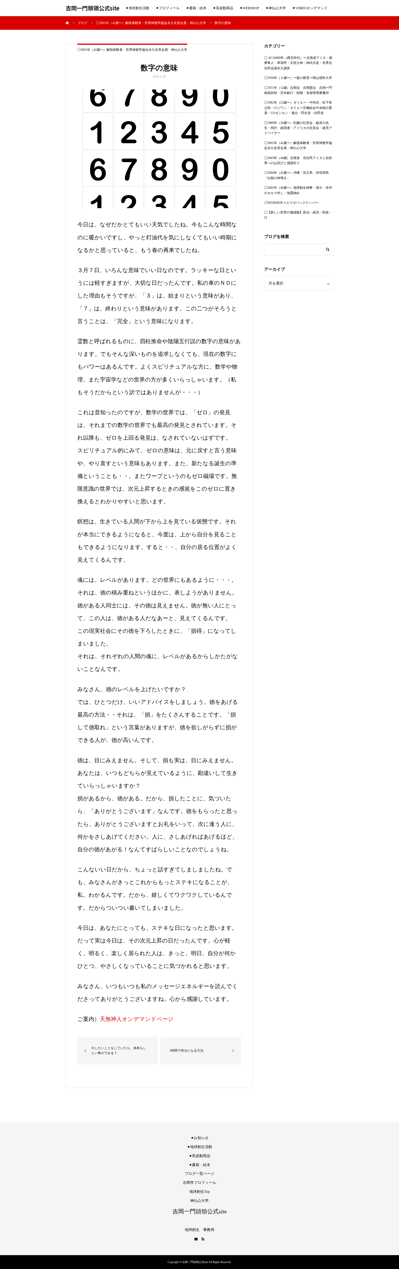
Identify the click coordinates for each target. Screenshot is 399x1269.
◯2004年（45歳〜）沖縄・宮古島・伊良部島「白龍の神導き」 (296, 175)
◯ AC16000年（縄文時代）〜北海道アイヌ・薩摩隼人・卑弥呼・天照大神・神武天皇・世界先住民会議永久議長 (298, 63)
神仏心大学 (199, 1201)
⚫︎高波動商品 (223, 8)
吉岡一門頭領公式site (92, 8)
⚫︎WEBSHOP (249, 8)
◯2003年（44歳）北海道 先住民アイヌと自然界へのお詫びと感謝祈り (298, 160)
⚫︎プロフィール (168, 8)
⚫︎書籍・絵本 (196, 8)
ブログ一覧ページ (199, 1174)
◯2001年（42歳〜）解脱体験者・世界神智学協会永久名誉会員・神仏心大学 (132, 49)
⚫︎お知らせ (200, 1138)
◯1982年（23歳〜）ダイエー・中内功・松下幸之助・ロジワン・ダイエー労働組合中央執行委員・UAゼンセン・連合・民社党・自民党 (298, 108)
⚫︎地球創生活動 (137, 8)
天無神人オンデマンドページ (137, 1019)
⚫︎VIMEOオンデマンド (309, 8)
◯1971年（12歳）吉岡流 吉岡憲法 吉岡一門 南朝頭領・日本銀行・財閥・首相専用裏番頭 (298, 90)
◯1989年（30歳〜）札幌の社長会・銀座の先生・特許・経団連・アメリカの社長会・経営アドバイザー (298, 128)
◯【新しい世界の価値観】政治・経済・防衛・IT (298, 215)
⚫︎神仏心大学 (276, 8)
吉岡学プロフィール (199, 1183)
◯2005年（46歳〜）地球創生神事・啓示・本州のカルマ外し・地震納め (298, 190)
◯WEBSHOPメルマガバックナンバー (291, 202)
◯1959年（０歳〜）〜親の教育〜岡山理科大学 (298, 78)
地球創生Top (199, 1192)
